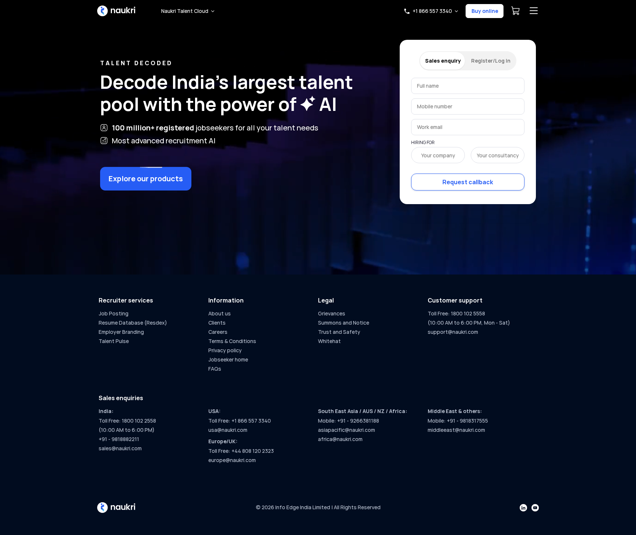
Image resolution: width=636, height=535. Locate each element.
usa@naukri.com (227, 429)
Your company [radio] (438, 155)
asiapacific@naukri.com (346, 429)
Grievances (331, 313)
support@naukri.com (453, 331)
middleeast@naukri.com (456, 429)
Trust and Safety (339, 331)
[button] (188, 11)
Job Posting (113, 313)
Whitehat (329, 341)
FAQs (214, 368)
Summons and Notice (343, 322)
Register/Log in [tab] (490, 60)
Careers (217, 331)
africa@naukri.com (340, 439)
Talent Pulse (114, 341)
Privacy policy (225, 350)
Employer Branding (121, 331)
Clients (217, 322)
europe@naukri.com (232, 460)
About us (219, 313)
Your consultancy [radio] (498, 155)
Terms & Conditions (232, 341)
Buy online (484, 10)
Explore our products (146, 178)
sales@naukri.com (120, 448)
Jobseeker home (228, 359)
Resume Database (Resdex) (133, 322)
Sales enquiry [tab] (443, 60)
